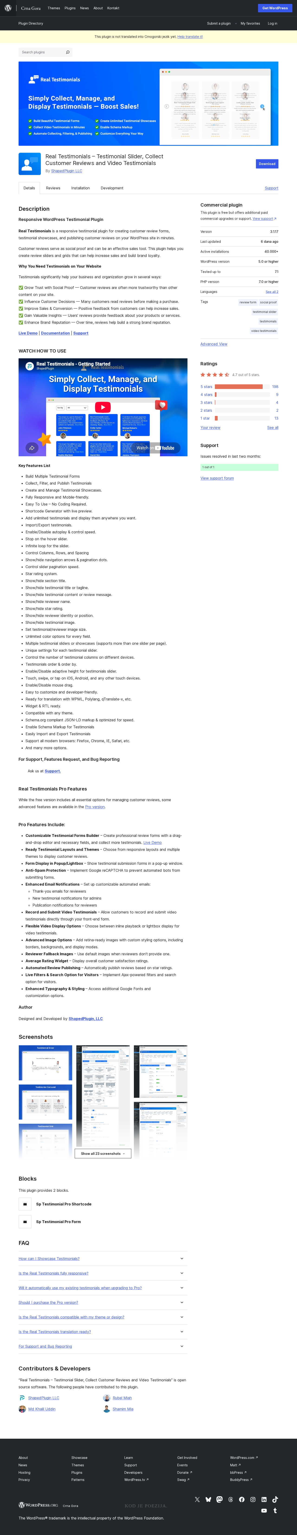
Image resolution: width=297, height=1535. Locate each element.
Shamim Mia (123, 1409)
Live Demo (152, 842)
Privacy (24, 1480)
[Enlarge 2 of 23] (66, 1090)
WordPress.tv (136, 1480)
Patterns (77, 1480)
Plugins (76, 1472)
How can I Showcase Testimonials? (49, 1258)
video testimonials (264, 331)
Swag (183, 1480)
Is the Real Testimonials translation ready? (55, 1332)
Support (271, 188)
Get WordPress (275, 8)
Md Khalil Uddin (41, 1409)
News (23, 1465)
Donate (185, 1472)
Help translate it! (190, 37)
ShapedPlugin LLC (66, 170)
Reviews (53, 188)
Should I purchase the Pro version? (48, 1302)
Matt (235, 1465)
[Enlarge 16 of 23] (181, 1108)
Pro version (95, 806)
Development (112, 188)
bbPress (238, 1472)
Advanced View (213, 344)
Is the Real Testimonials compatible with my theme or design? (71, 1317)
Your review (210, 427)
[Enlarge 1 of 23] (66, 1051)
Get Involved (187, 1458)
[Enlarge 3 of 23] (66, 1129)
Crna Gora (70, 1506)
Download (267, 164)
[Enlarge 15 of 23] (181, 1051)
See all (272, 427)
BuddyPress (241, 1480)
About (23, 1458)
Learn (128, 1458)
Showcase (79, 1458)
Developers (133, 1472)
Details (29, 188)
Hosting (24, 1472)
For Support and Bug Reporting (45, 1346)
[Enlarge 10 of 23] (123, 1157)
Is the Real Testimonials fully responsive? (53, 1273)
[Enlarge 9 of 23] (123, 1051)
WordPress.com (244, 1458)
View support (263, 218)
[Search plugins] (67, 52)
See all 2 (272, 292)
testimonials (268, 321)
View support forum (217, 478)
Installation (80, 188)
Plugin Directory (31, 23)
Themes (77, 1465)
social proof (268, 302)
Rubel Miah (122, 1398)
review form (248, 302)
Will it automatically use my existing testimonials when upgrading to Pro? (80, 1288)
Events (182, 1465)
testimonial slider (265, 312)
